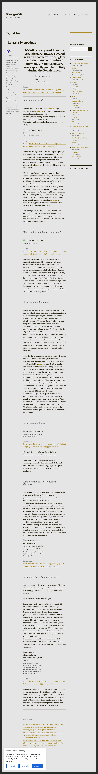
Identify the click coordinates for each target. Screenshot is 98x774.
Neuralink (75, 152)
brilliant (13, 64)
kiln (11, 83)
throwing (9, 107)
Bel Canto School (77, 73)
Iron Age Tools (76, 157)
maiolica (15, 83)
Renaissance (52, 109)
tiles (14, 107)
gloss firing (9, 75)
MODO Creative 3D (77, 101)
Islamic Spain (10, 81)
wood (40, 364)
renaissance (10, 91)
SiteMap (76, 15)
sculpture (9, 93)
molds (8, 85)
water (17, 109)
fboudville (55, 447)
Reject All (25, 766)
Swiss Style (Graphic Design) (81, 147)
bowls (8, 64)
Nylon (74, 96)
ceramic (8, 66)
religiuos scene (11, 89)
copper (57, 216)
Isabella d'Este (10, 79)
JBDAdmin (9, 55)
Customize (12, 766)
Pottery (74, 143)
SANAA (74, 68)
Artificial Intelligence (78, 133)
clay (13, 66)
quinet (58, 92)
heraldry (13, 77)
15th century (10, 60)
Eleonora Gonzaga (12, 70)
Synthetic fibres (77, 92)
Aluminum (75, 106)
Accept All (37, 766)
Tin (61, 154)
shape (15, 93)
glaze (13, 73)
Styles (49, 15)
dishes (16, 68)
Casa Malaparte (76, 77)
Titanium (75, 117)
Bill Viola (74, 82)
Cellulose (74, 122)
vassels (12, 109)
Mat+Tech (66, 15)
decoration (9, 68)
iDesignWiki (14, 14)
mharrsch (55, 566)
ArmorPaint (75, 87)
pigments (54, 200)
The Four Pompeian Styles (80, 63)
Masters (57, 15)
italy (16, 81)
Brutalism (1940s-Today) (79, 138)
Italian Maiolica (21, 42)
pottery (40, 111)
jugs (7, 83)
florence (8, 73)
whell (8, 111)
